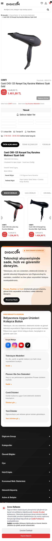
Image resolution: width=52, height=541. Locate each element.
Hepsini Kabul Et (26, 536)
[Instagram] (14, 345)
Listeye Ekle (7, 132)
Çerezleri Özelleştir (26, 531)
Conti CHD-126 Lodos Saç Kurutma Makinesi (10, 228)
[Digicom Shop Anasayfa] (12, 251)
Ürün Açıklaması (10, 144)
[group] (26, 46)
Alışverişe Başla (12, 300)
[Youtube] (21, 345)
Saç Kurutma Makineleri (28, 15)
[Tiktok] (27, 345)
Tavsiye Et (19, 132)
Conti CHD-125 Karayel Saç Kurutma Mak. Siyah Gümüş (37, 228)
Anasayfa (5, 15)
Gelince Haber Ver (27, 114)
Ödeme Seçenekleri (29, 144)
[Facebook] (8, 345)
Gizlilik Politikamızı (37, 519)
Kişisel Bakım (14, 15)
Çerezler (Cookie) (39, 512)
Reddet (9, 523)
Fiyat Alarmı (31, 132)
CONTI (4, 80)
